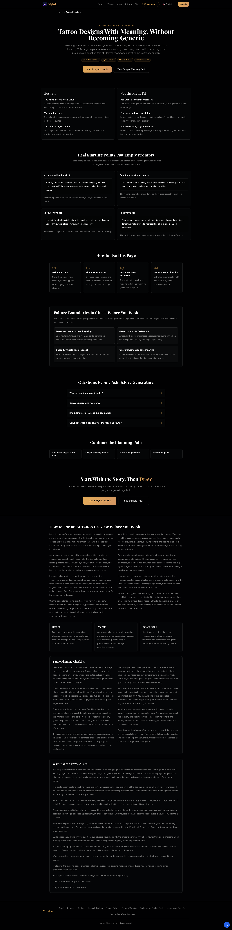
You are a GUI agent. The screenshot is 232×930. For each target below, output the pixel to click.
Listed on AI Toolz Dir (176, 908)
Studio (101, 4)
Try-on (110, 4)
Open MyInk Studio (100, 500)
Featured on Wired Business (122, 914)
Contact (81, 908)
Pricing (128, 4)
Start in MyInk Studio (97, 69)
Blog (137, 4)
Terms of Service (129, 908)
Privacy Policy (112, 908)
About (61, 908)
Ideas (119, 4)
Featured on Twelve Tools (152, 908)
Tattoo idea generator (129, 452)
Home (60, 12)
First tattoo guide (161, 452)
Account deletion (95, 908)
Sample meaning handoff (97, 452)
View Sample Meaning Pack (131, 69)
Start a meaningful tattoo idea (63, 453)
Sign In (183, 4)
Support (70, 908)
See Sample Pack (133, 500)
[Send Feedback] (227, 925)
